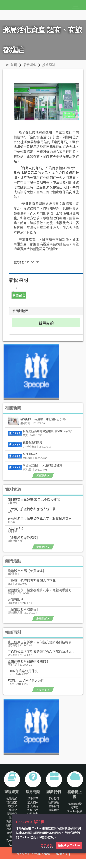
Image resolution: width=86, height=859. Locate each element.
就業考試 (11, 821)
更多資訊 (47, 845)
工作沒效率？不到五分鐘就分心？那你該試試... (41, 651)
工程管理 (11, 844)
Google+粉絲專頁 (74, 813)
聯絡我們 (53, 806)
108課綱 (11, 833)
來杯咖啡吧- (30, 454)
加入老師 (32, 802)
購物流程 (32, 798)
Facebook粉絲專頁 (75, 805)
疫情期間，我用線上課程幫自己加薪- (43, 419)
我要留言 (18, 295)
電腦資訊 (11, 814)
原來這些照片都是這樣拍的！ (28, 661)
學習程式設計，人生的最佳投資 (42, 465)
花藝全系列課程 (32, 442)
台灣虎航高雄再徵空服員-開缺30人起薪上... (50, 431)
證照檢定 (11, 802)
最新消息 (29, 64)
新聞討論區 (20, 311)
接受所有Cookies (69, 845)
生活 (11, 817)
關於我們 (53, 798)
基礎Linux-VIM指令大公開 (26, 680)
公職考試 (11, 798)
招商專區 (53, 802)
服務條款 (53, 810)
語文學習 (11, 806)
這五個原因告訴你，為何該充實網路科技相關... (41, 642)
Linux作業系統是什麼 (23, 671)
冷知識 (11, 836)
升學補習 (11, 810)
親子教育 (11, 840)
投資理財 (48, 64)
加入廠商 (32, 806)
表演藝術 (11, 829)
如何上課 (32, 810)
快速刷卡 (32, 814)
